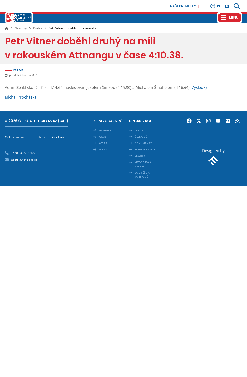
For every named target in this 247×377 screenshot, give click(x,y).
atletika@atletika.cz (24, 160)
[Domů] (6, 28)
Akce (102, 136)
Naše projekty (183, 6)
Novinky (21, 28)
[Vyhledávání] (236, 6)
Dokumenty (143, 143)
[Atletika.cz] (19, 17)
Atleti (103, 143)
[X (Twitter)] (199, 120)
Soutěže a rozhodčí (142, 175)
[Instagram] (208, 120)
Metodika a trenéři (143, 164)
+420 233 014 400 (23, 153)
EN (227, 6)
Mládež (139, 156)
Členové (140, 136)
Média (103, 149)
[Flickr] (228, 120)
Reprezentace (144, 149)
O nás (138, 130)
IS (218, 6)
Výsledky (199, 87)
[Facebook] (189, 120)
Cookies (58, 137)
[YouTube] (218, 120)
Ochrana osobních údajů (25, 137)
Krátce (37, 28)
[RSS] (237, 120)
